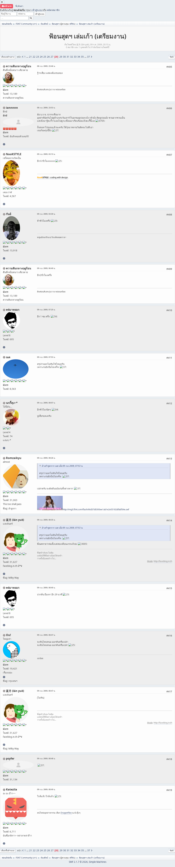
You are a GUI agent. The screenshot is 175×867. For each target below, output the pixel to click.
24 (41, 56)
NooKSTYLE (13, 154)
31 (68, 56)
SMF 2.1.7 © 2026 (78, 861)
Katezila (11, 789)
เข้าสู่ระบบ (37, 10)
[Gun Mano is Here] (4, 258)
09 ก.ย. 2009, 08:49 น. (46, 789)
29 (60, 56)
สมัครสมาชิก (53, 10)
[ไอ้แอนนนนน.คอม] (4, 144)
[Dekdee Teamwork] (4, 448)
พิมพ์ (171, 57)
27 (52, 56)
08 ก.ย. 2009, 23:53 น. (46, 107)
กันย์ (8, 214)
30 (64, 56)
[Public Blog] (4, 573)
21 (30, 56)
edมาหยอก (12, 309)
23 (37, 56)
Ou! (8, 635)
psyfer (10, 758)
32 (71, 56)
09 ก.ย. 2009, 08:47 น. (46, 635)
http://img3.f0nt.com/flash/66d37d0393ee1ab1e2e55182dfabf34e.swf (96, 509)
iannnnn (12, 108)
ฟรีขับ (72, 23)
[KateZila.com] (4, 843)
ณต (8, 357)
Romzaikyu (13, 458)
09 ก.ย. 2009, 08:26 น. (46, 458)
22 (34, 56)
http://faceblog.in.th (163, 561)
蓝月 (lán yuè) (15, 520)
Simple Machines (97, 861)
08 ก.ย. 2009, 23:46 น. (46, 66)
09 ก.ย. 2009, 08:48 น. (46, 758)
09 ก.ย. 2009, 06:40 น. (46, 268)
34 (78, 56)
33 (75, 56)
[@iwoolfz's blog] (4, 677)
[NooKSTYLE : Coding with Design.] (4, 204)
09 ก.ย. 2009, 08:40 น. (46, 587)
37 (88, 56)
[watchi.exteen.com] (4, 347)
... (27, 56)
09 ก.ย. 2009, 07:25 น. (46, 309)
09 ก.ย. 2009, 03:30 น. (46, 214)
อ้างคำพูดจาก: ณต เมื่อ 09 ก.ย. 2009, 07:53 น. (62, 465)
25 (44, 56)
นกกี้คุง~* (12, 403)
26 (48, 56)
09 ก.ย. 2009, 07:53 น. (46, 357)
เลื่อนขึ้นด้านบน (7, 850)
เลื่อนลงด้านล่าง (7, 57)
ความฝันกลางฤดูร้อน (18, 66)
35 (82, 56)
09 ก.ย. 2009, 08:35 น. (46, 519)
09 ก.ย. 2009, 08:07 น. (46, 402)
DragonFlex (66, 812)
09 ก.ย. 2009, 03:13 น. (46, 154)
